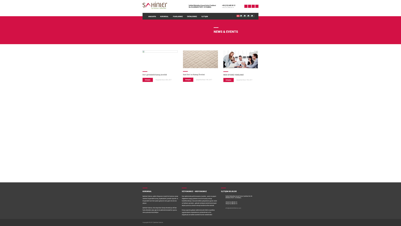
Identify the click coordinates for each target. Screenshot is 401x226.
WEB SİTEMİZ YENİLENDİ (233, 75)
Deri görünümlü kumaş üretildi (155, 75)
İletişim (205, 16)
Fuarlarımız (178, 16)
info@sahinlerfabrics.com (233, 208)
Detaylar (148, 80)
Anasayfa (152, 16)
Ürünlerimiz (192, 16)
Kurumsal (164, 16)
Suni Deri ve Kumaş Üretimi (194, 75)
